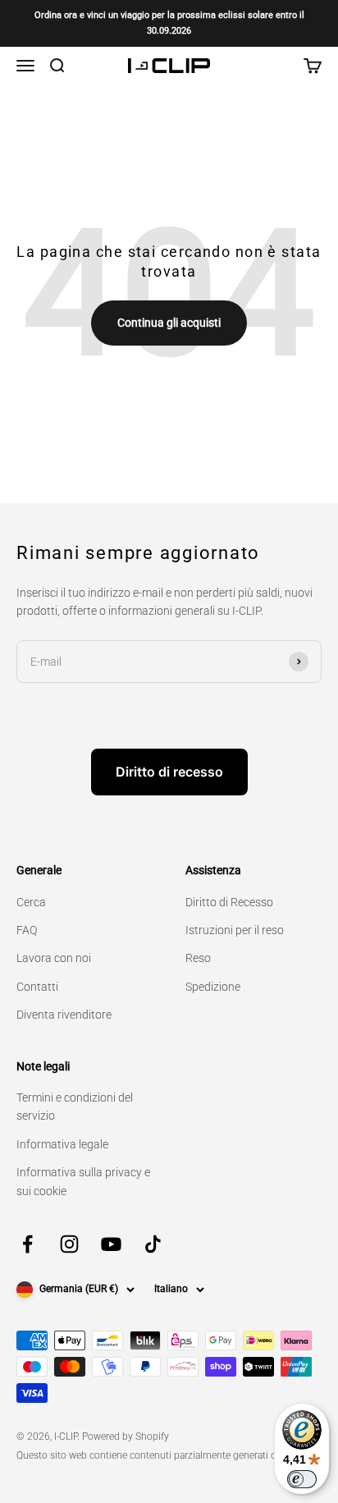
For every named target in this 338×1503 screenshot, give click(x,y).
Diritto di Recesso (229, 902)
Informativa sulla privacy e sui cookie (83, 1181)
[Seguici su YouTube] (111, 1244)
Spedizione (212, 986)
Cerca (31, 902)
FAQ (26, 930)
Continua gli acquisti (169, 322)
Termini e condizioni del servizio (74, 1106)
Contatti (37, 986)
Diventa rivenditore (64, 1014)
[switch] (302, 1479)
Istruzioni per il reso (234, 930)
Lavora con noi (53, 958)
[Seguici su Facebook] (27, 1244)
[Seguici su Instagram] (69, 1244)
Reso (198, 958)
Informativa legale (62, 1144)
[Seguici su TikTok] (153, 1244)
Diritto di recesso (169, 771)
